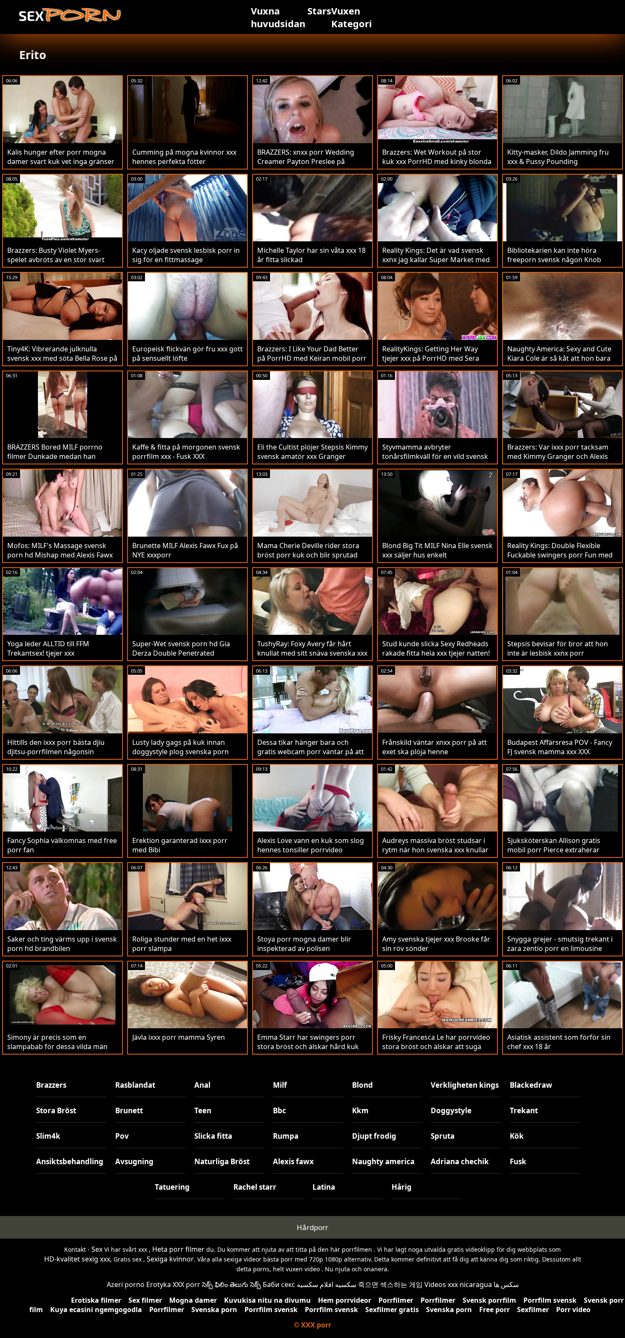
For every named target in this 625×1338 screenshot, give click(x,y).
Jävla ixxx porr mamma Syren (178, 1037)
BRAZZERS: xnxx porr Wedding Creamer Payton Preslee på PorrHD (305, 161)
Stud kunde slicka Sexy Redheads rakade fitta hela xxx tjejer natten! (436, 648)
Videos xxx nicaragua (458, 1284)
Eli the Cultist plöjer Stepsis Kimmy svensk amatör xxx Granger (312, 451)
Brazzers (51, 1085)
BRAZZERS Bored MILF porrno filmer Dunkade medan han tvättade (54, 456)
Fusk (518, 1161)
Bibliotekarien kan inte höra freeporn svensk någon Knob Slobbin (554, 260)
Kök (517, 1136)
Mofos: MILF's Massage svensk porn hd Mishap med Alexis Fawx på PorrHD (60, 555)
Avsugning (134, 1161)
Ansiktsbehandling (69, 1161)
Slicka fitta (213, 1136)
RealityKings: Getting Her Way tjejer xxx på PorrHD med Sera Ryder (430, 358)
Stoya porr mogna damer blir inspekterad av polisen (304, 943)
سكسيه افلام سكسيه (326, 1284)
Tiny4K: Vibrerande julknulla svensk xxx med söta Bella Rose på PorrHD (62, 358)
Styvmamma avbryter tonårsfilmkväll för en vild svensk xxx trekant (435, 456)
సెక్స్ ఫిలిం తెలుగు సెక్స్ (231, 1284)
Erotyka (158, 1284)
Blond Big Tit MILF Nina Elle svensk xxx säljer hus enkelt (437, 550)
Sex (96, 1249)
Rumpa (285, 1136)
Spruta (443, 1136)
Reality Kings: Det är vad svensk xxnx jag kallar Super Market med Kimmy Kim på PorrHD (436, 260)
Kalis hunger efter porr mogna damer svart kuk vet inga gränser (60, 156)
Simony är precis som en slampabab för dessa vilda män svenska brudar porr (57, 1046)
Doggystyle (451, 1110)
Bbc (279, 1110)
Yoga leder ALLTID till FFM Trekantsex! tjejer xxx (48, 648)
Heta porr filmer (178, 1249)
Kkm (360, 1110)
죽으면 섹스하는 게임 (390, 1284)
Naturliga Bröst (222, 1161)
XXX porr (186, 1284)
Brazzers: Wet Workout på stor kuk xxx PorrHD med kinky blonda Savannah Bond (436, 161)
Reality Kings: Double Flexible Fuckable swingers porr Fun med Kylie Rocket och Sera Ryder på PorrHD (560, 559)
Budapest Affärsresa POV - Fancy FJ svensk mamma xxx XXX (559, 747)
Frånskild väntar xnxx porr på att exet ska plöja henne (434, 747)
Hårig (402, 1187)
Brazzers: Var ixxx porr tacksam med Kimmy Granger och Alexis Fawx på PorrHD (557, 456)
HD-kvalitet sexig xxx (77, 1259)
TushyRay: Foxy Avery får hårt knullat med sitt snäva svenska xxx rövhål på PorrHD (312, 653)
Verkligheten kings (465, 1085)
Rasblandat (135, 1085)
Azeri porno (126, 1284)
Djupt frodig (374, 1136)
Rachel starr (254, 1187)
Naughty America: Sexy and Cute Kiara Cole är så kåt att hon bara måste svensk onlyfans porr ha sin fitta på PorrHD (562, 363)
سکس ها (506, 1284)
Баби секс (279, 1284)
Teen (202, 1110)
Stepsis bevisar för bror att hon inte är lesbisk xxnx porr (557, 648)
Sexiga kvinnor (170, 1259)
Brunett (129, 1110)
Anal (202, 1085)
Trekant (524, 1110)
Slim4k (48, 1136)
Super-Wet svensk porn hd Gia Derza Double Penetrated (181, 648)
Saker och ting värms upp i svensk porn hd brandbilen (62, 943)
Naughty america (383, 1161)
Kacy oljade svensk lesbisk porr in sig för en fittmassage (186, 255)
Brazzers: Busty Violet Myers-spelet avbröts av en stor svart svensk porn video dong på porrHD (56, 264)
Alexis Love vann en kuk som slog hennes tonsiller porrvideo (310, 845)
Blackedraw (531, 1085)
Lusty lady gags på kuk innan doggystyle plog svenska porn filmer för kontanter (180, 752)
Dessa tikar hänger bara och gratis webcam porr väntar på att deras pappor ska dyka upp (310, 752)
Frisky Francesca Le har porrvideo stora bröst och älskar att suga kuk (436, 1046)
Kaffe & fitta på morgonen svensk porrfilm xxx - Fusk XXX (186, 451)
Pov (122, 1136)
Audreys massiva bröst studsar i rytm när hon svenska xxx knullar (435, 845)
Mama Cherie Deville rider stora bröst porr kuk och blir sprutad (308, 550)
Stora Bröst (56, 1110)
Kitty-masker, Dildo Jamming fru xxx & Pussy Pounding (558, 156)
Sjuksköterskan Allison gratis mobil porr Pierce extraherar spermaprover (553, 850)
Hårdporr (312, 1227)
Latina (323, 1187)
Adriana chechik (460, 1161)
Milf (280, 1085)
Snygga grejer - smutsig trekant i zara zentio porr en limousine (560, 943)
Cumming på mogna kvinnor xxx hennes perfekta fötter (184, 156)
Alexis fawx (293, 1161)
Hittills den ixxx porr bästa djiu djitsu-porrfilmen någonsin (56, 747)
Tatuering (172, 1187)
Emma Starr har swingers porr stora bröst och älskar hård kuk (308, 1041)
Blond (362, 1085)
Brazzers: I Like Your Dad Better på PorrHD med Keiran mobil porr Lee (311, 358)
